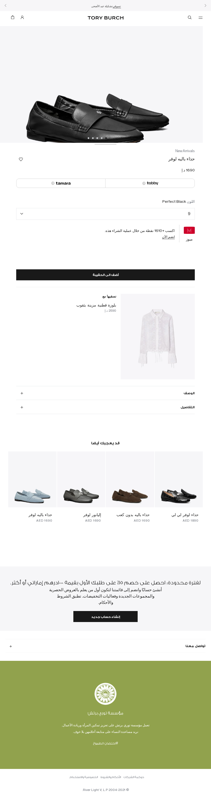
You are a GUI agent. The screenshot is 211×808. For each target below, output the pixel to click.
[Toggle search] (190, 18)
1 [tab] (106, 138)
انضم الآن (168, 237)
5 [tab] (88, 138)
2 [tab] (101, 138)
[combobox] (105, 214)
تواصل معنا (195, 646)
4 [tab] (93, 138)
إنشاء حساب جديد (105, 617)
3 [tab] (97, 138)
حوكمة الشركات (134, 777)
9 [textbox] (189, 213)
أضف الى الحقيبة (106, 275)
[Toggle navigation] (200, 17)
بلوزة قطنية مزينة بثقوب (96, 305)
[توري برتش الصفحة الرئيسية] (105, 18)
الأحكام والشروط (111, 777)
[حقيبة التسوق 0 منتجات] (15, 18)
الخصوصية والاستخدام (84, 777)
